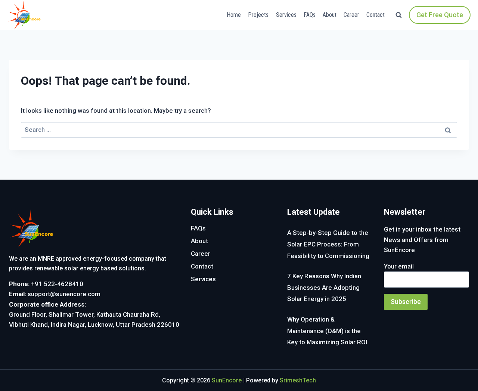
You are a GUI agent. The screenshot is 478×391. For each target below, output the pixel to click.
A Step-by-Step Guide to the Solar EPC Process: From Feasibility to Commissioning (328, 244)
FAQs (310, 14)
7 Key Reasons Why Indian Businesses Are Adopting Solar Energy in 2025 (324, 287)
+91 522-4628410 (57, 284)
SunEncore (227, 380)
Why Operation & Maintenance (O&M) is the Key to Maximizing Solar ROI (327, 331)
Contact (375, 14)
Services (286, 14)
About (329, 14)
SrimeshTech (298, 380)
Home (234, 14)
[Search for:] (239, 129)
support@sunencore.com (64, 294)
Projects (258, 14)
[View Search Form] (398, 15)
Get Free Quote (439, 15)
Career (351, 14)
